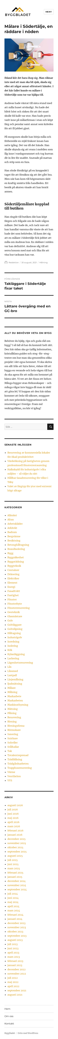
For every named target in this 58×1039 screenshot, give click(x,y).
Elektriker (13, 578)
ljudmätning (14, 683)
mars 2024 (13, 910)
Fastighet (13, 595)
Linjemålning (15, 679)
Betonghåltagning (18, 544)
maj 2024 (12, 902)
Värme (11, 772)
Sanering (12, 734)
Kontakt (9, 1023)
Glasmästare (14, 616)
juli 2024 (12, 893)
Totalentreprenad (17, 755)
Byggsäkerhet (15, 557)
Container (13, 570)
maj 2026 (13, 817)
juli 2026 (12, 809)
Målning (43, 262)
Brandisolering (16, 548)
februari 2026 (15, 830)
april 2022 (13, 986)
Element (12, 582)
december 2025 (16, 838)
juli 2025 (12, 859)
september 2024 (17, 889)
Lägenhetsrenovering (20, 662)
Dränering (13, 574)
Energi (11, 586)
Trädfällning (14, 759)
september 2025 (17, 851)
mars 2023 (13, 956)
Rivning (12, 721)
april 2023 (13, 952)
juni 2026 (13, 813)
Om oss (8, 1016)
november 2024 (16, 885)
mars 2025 (13, 868)
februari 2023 (15, 960)
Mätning (12, 708)
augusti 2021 (14, 994)
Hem (7, 1008)
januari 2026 (14, 834)
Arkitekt (12, 527)
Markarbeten (15, 700)
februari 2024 (15, 914)
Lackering (13, 658)
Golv (10, 620)
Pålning (12, 713)
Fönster (12, 599)
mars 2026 (13, 826)
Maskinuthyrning (17, 704)
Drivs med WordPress (28, 1033)
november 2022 (16, 973)
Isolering (12, 645)
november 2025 (16, 843)
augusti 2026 (15, 805)
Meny (49, 12)
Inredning (13, 641)
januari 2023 (14, 965)
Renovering (14, 717)
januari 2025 (14, 876)
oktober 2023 (15, 931)
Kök (9, 649)
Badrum (12, 532)
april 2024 (13, 906)
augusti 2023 (15, 939)
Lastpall (12, 675)
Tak (9, 750)
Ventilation (14, 776)
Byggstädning (15, 561)
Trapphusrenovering (19, 767)
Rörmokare (14, 729)
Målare (11, 687)
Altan (10, 519)
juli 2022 (12, 977)
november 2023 (16, 927)
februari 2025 (15, 872)
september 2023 (16, 935)
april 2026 (13, 822)
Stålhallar (13, 746)
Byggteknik (14, 565)
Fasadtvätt (13, 591)
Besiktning (13, 540)
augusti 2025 (15, 855)
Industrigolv (14, 637)
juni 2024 (13, 897)
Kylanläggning (16, 654)
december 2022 (16, 969)
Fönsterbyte (14, 603)
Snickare (12, 738)
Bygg (10, 553)
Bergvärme (13, 536)
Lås (9, 666)
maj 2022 (12, 982)
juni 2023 (12, 948)
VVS (9, 780)
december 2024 (16, 881)
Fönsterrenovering (18, 607)
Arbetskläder (15, 523)
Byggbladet (9, 1033)
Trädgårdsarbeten (18, 763)
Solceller (12, 742)
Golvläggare (14, 624)
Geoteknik (13, 612)
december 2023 (16, 923)
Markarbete (14, 696)
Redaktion (14, 262)
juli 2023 (12, 944)
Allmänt (12, 515)
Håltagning (14, 633)
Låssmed (12, 671)
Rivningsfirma (15, 725)
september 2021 (16, 990)
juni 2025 (13, 864)
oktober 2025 (15, 847)
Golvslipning (14, 628)
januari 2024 (14, 918)
